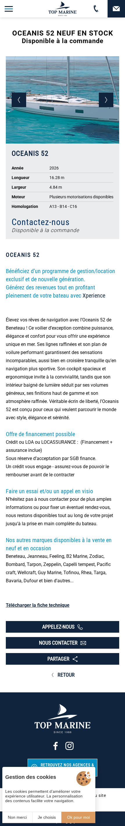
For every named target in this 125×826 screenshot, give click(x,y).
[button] (19, 100)
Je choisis (47, 817)
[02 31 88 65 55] (96, 8)
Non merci (17, 817)
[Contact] (116, 8)
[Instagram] (69, 746)
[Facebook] (55, 746)
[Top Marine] (62, 8)
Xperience (94, 295)
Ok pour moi (78, 817)
